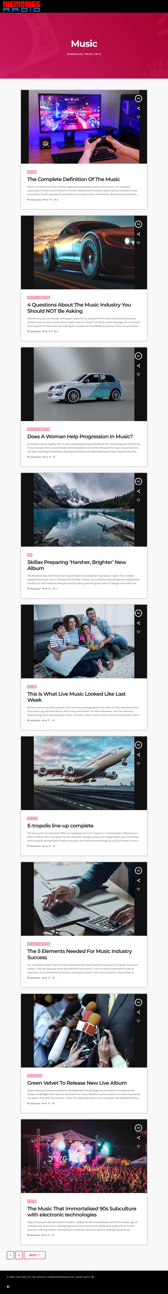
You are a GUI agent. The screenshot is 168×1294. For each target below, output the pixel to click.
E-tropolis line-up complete (60, 826)
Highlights (34, 1076)
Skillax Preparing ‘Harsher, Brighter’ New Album (76, 565)
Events (32, 818)
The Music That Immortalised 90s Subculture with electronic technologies (81, 1211)
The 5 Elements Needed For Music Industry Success (79, 954)
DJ (29, 555)
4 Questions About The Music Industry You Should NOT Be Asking (79, 308)
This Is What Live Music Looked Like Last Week (76, 697)
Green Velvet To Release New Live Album (77, 1083)
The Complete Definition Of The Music (73, 179)
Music (31, 172)
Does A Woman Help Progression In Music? (80, 436)
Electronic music (38, 297)
